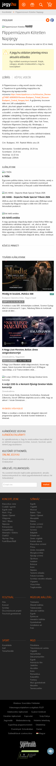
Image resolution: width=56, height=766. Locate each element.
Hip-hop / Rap (7, 538)
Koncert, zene (10, 499)
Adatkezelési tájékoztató (17, 712)
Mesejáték (34, 518)
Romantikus (35, 674)
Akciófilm (34, 668)
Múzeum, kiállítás (41, 597)
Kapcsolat (28, 716)
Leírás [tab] (6, 77)
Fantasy (33, 680)
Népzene (5, 524)
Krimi (32, 567)
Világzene (6, 518)
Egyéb (32, 504)
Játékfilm (34, 665)
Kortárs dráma (36, 541)
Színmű (33, 530)
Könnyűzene (7, 527)
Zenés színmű (36, 527)
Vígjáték (33, 507)
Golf (4, 648)
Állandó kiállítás (36, 605)
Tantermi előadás (37, 573)
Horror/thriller (35, 654)
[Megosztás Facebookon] (52, 20)
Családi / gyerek (9, 507)
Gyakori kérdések (38, 712)
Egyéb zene (7, 510)
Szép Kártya (44, 716)
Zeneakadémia (8, 391)
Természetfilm (36, 688)
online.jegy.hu (11, 454)
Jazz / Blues (7, 521)
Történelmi (34, 602)
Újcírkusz (34, 558)
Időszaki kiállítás (37, 611)
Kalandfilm (34, 677)
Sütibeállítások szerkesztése (20, 733)
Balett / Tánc (35, 512)
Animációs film (36, 662)
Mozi (32, 640)
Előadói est (34, 535)
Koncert (5, 605)
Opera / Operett (8, 515)
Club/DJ (5, 535)
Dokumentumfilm (37, 657)
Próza (32, 547)
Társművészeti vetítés (39, 648)
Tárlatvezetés (35, 608)
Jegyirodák (8, 720)
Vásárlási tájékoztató (12, 716)
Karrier (39, 729)
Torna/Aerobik (8, 651)
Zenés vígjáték (36, 538)
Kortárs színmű (36, 524)
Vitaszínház (35, 584)
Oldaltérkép (40, 725)
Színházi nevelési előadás (41, 579)
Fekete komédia (37, 576)
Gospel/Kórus (7, 530)
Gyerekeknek (35, 622)
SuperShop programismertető (20, 725)
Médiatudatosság (23, 720)
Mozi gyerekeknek (37, 683)
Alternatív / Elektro (10, 533)
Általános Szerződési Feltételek (26, 703)
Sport (5, 640)
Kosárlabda (6, 645)
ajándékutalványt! (13, 434)
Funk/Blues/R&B (9, 541)
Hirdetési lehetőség (42, 720)
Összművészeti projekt (11, 611)
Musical (33, 510)
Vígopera (34, 582)
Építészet (34, 616)
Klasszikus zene (9, 504)
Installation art (36, 625)
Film (4, 602)
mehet (46, 484)
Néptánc (33, 570)
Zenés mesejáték (37, 550)
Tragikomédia (35, 587)
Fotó (32, 628)
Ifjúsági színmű (36, 556)
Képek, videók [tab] (23, 77)
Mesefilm (34, 685)
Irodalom (33, 561)
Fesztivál (8, 597)
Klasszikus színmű (38, 544)
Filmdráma (34, 645)
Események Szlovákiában (22, 729)
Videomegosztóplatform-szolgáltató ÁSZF (26, 707)
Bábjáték (33, 533)
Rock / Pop (6, 512)
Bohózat (33, 564)
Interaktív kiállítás (37, 619)
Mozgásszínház (36, 553)
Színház (34, 499)
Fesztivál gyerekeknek (11, 614)
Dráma (33, 521)
